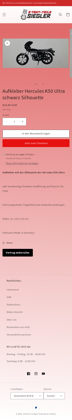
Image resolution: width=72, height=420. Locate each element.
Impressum (13, 289)
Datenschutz (13, 304)
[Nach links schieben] (28, 84)
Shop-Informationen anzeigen (22, 163)
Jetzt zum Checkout (36, 143)
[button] (4, 14)
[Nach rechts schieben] (43, 84)
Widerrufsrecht (15, 312)
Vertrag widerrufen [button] (17, 252)
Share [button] (9, 242)
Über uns (12, 319)
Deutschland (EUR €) (24, 395)
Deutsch (51, 395)
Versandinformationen (19, 334)
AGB (9, 297)
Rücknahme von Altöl (18, 327)
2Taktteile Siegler (30, 414)
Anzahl (6, 115)
